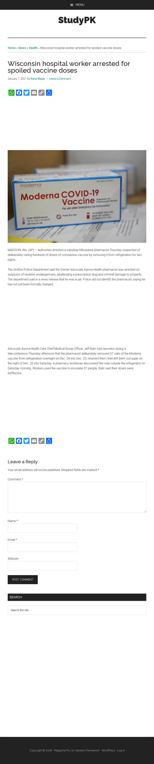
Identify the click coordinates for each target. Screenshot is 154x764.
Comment (15, 479)
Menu (79, 5)
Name (13, 521)
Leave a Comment (60, 78)
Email (12, 540)
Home (12, 48)
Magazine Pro (62, 750)
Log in (121, 750)
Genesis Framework (87, 750)
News (22, 48)
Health (33, 48)
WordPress (108, 750)
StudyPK (77, 20)
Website (13, 558)
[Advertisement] (77, 123)
